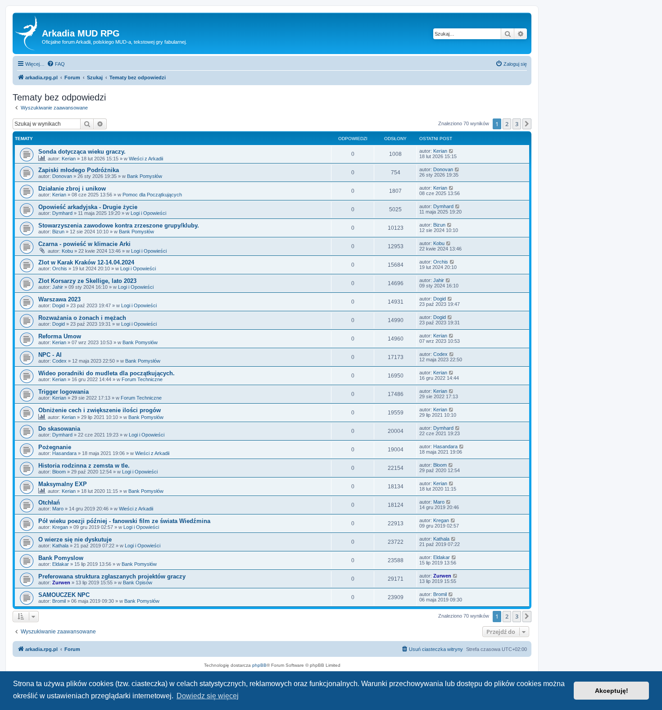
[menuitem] (56, 64)
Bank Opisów (137, 582)
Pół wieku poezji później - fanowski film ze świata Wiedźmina (124, 521)
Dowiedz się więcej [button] (208, 696)
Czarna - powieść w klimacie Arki (84, 244)
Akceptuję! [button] (611, 690)
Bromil (59, 601)
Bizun (58, 231)
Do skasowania (59, 428)
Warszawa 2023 (59, 299)
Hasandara (64, 453)
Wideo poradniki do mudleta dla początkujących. (106, 373)
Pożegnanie (54, 447)
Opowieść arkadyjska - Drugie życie (87, 207)
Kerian (69, 158)
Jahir (57, 287)
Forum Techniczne (142, 379)
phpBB (259, 665)
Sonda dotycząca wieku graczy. (82, 151)
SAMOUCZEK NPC (64, 595)
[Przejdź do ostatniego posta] (451, 151)
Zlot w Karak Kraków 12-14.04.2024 (86, 262)
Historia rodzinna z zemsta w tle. (84, 465)
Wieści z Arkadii (146, 158)
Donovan (62, 176)
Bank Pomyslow (60, 558)
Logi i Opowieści (148, 213)
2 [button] (506, 124)
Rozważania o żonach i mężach (82, 317)
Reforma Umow (59, 336)
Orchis (59, 268)
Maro (57, 508)
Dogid (58, 305)
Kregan (60, 527)
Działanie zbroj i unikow (72, 188)
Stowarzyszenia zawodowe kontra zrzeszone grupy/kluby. (118, 225)
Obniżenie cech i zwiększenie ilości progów (99, 410)
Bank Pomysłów (144, 176)
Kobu (67, 251)
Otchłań (49, 502)
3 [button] (516, 124)
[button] (526, 123)
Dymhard (62, 213)
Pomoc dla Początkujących (152, 194)
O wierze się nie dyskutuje (75, 539)
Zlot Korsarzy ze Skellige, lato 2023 (87, 281)
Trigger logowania (63, 391)
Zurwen (61, 582)
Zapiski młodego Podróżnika (78, 170)
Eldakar (60, 564)
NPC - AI (50, 354)
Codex (59, 361)
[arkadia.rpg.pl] (28, 33)
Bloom (59, 471)
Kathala (60, 545)
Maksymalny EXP (62, 484)
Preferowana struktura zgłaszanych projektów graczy (112, 576)
